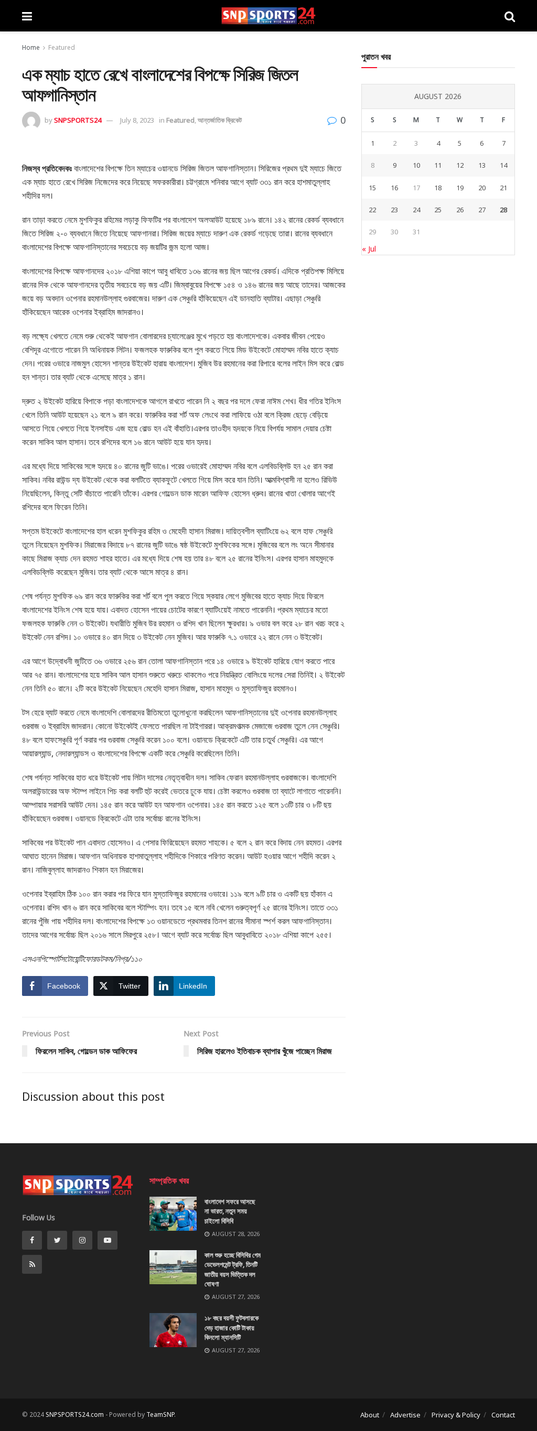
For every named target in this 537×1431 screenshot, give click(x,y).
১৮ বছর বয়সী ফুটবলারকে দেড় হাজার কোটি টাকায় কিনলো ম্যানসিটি (232, 1327)
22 (372, 209)
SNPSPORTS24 (77, 120)
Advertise (405, 1414)
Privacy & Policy (456, 1414)
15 (372, 187)
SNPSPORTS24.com (75, 1414)
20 (482, 187)
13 (482, 165)
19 (460, 187)
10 (416, 165)
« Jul (369, 249)
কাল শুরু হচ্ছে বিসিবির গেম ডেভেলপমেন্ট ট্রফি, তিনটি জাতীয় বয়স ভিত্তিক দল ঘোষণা (233, 1269)
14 (503, 165)
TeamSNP (160, 1414)
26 (460, 209)
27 (482, 209)
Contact (503, 1414)
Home (31, 47)
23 (394, 209)
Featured (61, 47)
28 (503, 209)
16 (394, 187)
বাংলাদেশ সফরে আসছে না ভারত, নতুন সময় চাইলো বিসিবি (230, 1211)
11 (438, 165)
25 (438, 209)
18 (438, 187)
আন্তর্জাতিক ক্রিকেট (220, 120)
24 (416, 209)
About (369, 1414)
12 (460, 165)
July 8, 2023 (137, 120)
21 (503, 187)
